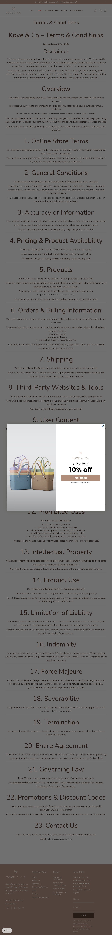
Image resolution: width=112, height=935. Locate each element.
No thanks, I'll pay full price (81, 483)
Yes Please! (80, 477)
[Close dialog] (103, 426)
